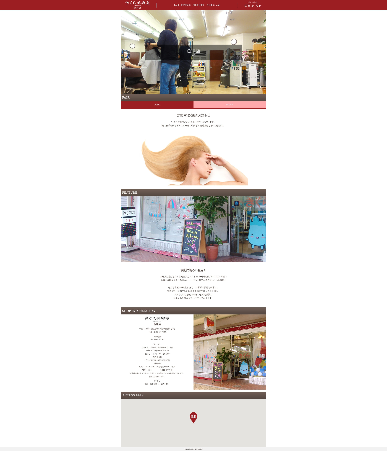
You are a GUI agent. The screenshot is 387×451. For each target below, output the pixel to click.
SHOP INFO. (199, 5)
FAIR (176, 5)
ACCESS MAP (213, 5)
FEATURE (186, 5)
